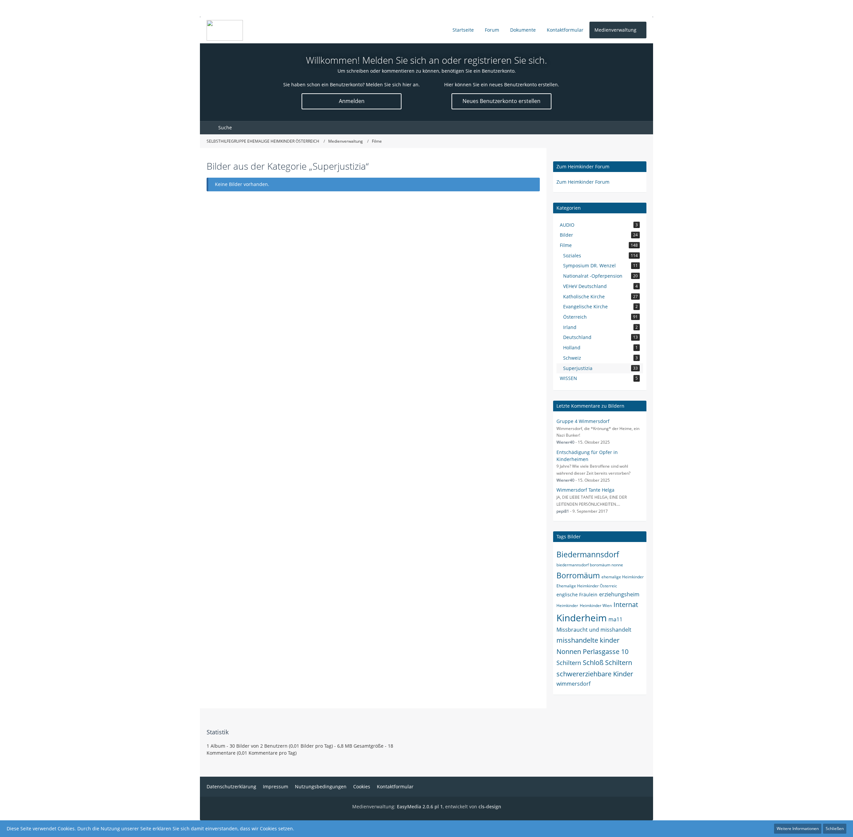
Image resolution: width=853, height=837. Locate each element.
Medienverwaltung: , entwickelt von (426, 806)
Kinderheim (581, 617)
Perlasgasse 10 (605, 651)
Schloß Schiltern (607, 662)
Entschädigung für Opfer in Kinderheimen (587, 455)
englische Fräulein (576, 594)
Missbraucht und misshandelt (593, 629)
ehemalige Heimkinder (622, 577)
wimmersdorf (573, 683)
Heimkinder (567, 605)
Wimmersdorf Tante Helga (585, 490)
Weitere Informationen (798, 828)
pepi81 (562, 511)
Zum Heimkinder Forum (582, 166)
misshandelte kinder (587, 640)
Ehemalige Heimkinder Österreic (586, 586)
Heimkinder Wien (596, 605)
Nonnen (568, 651)
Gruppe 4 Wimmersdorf (582, 421)
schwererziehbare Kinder (594, 673)
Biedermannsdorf (587, 554)
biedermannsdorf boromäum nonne (589, 565)
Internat (625, 604)
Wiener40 (565, 442)
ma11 (615, 619)
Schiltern (568, 663)
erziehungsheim (619, 594)
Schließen (835, 828)
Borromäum (578, 575)
